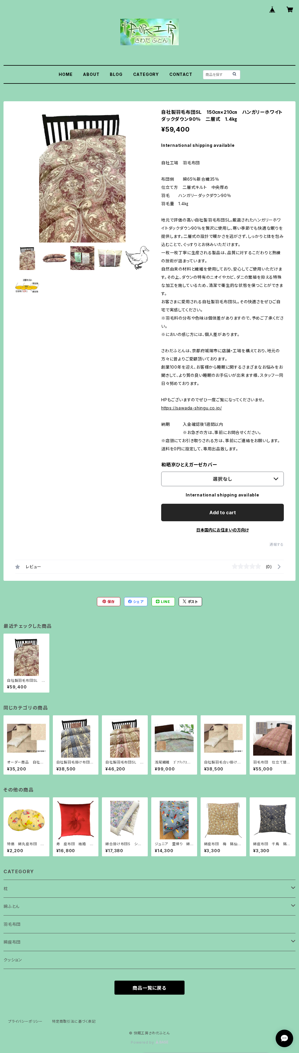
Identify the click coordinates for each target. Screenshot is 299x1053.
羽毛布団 (12, 924)
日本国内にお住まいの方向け (222, 529)
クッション (13, 959)
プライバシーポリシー (25, 1021)
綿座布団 (12, 941)
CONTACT (180, 74)
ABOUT (91, 74)
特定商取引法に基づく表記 (74, 1021)
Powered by (143, 1042)
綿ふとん (12, 906)
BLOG (116, 74)
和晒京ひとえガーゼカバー (189, 465)
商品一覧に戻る (149, 988)
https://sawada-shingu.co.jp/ (191, 407)
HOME (65, 74)
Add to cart (222, 512)
